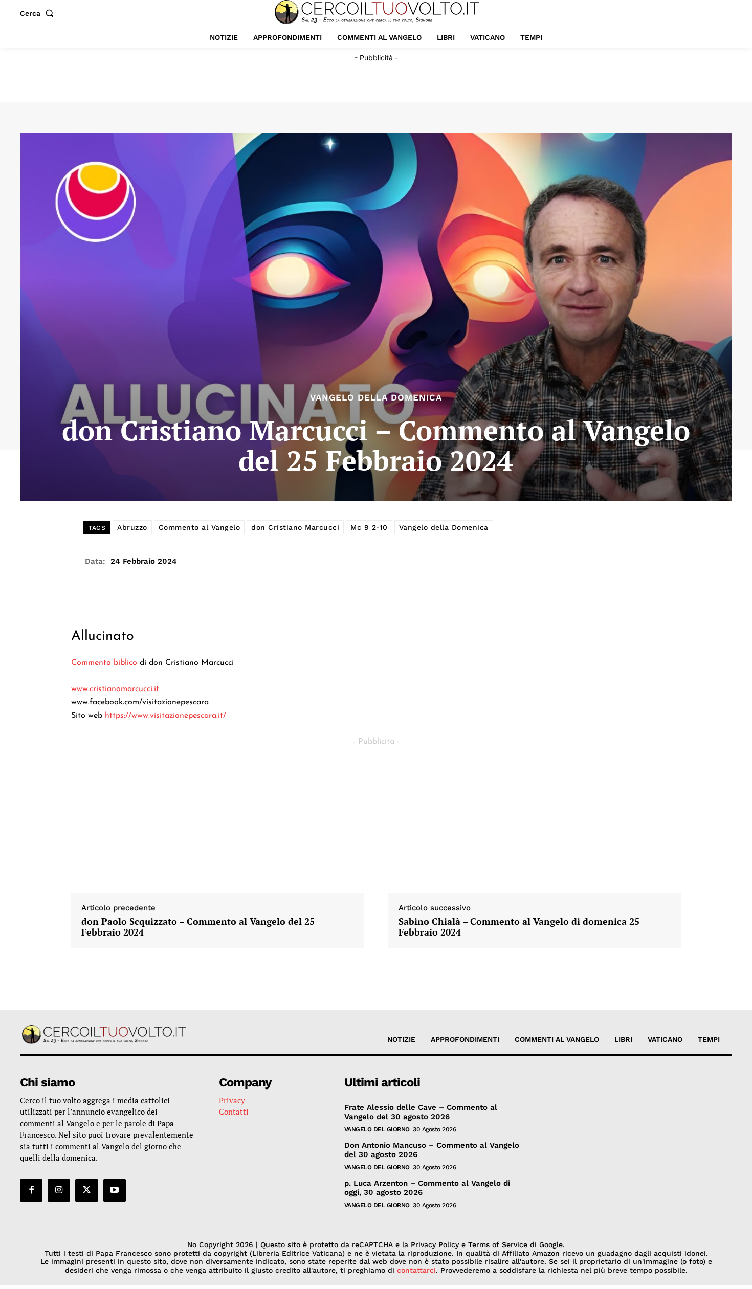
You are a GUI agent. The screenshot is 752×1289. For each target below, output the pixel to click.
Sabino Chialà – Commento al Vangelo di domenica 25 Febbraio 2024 (519, 927)
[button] (39, 13)
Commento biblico (104, 663)
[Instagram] (59, 1190)
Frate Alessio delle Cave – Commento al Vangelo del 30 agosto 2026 (420, 1112)
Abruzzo (132, 527)
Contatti (234, 1111)
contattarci (416, 1270)
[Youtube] (114, 1190)
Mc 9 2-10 (369, 527)
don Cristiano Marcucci (295, 527)
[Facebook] (31, 1190)
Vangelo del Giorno (377, 1129)
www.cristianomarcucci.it (115, 689)
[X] (86, 1190)
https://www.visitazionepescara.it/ (165, 716)
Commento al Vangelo (199, 527)
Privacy (232, 1100)
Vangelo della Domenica (376, 397)
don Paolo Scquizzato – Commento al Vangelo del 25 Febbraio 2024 (198, 927)
